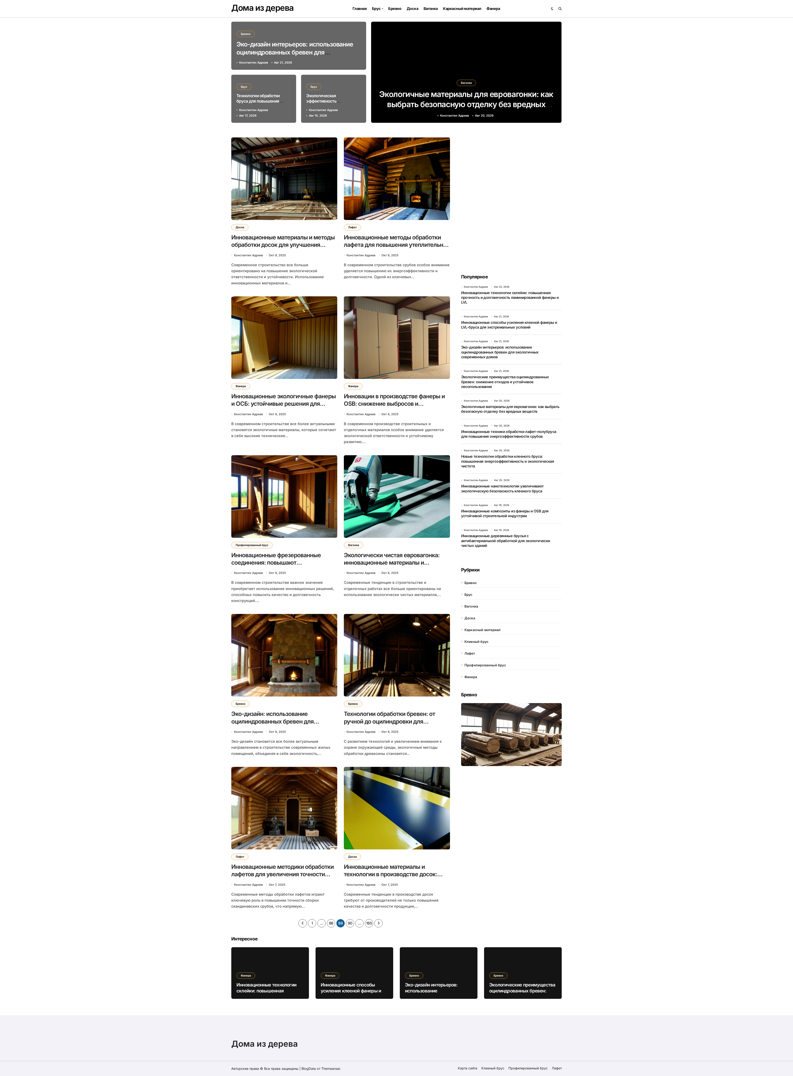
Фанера (493, 8)
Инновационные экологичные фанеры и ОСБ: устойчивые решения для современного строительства (283, 404)
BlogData (309, 1069)
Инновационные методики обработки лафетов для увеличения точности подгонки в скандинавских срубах (282, 874)
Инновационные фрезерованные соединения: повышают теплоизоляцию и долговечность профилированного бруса (276, 566)
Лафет (352, 227)
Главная (360, 8)
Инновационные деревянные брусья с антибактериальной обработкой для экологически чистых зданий (505, 541)
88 (331, 923)
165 (369, 923)
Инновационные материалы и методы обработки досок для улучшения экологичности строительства (283, 245)
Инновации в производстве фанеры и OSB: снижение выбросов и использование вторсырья (394, 404)
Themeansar (330, 1069)
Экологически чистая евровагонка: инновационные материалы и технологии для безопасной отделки (393, 563)
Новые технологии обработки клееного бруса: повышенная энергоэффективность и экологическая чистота (507, 461)
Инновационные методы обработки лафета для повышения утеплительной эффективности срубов (397, 245)
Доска (412, 8)
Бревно (394, 8)
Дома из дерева (262, 8)
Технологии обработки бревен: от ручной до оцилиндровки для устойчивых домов (389, 721)
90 (350, 923)
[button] (554, 73)
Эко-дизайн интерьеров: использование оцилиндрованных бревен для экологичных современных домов (294, 52)
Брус (376, 8)
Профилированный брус (252, 545)
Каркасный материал (462, 8)
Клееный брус (476, 642)
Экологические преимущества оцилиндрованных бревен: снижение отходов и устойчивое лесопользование (505, 382)
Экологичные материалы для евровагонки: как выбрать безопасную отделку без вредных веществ (510, 409)
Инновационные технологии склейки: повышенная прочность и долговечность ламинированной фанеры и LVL (466, 104)
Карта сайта (467, 1068)
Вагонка (431, 8)
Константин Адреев (454, 115)
